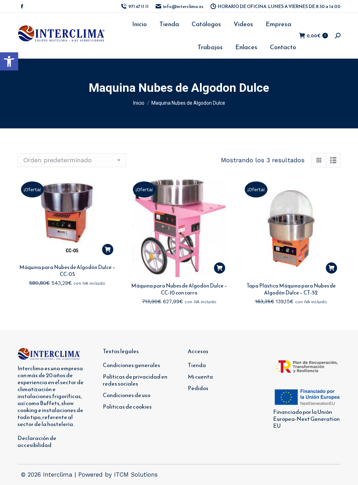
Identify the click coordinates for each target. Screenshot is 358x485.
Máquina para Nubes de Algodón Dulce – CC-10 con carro (179, 289)
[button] (9, 61)
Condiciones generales (131, 364)
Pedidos (198, 388)
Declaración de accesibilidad (36, 441)
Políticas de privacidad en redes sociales (135, 380)
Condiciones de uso (126, 394)
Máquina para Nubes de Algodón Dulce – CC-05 (67, 270)
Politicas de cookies (127, 406)
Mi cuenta (200, 376)
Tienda (197, 364)
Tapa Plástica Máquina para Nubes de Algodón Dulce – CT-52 (291, 289)
